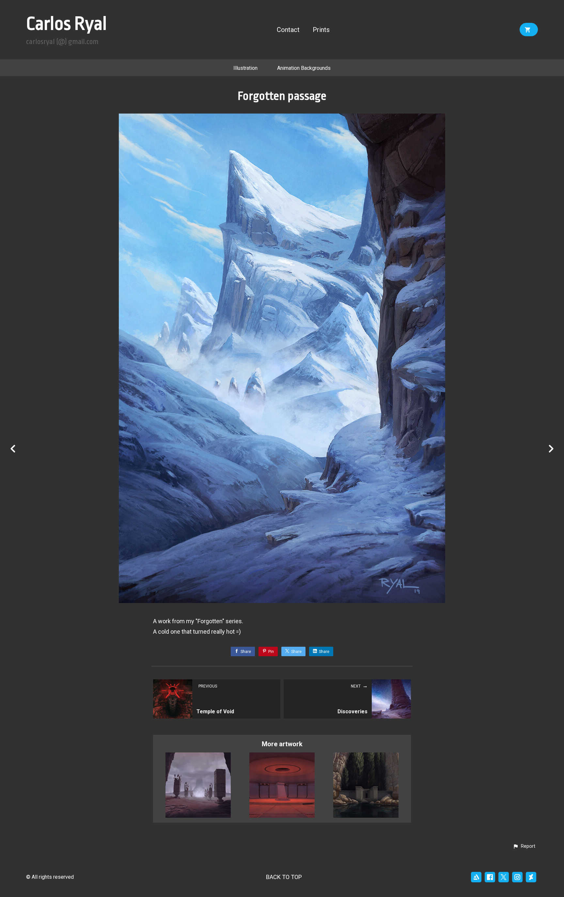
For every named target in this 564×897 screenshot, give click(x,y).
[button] (524, 846)
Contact (288, 30)
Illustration (245, 68)
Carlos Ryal (66, 23)
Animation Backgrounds (304, 68)
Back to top (284, 877)
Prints (321, 30)
